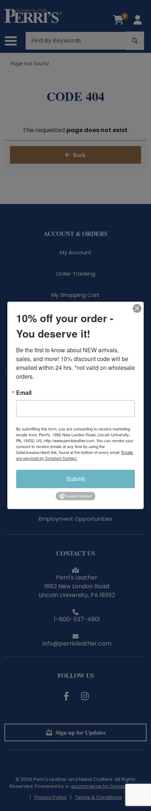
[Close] (137, 308)
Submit (75, 478)
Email (24, 393)
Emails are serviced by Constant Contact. (74, 455)
